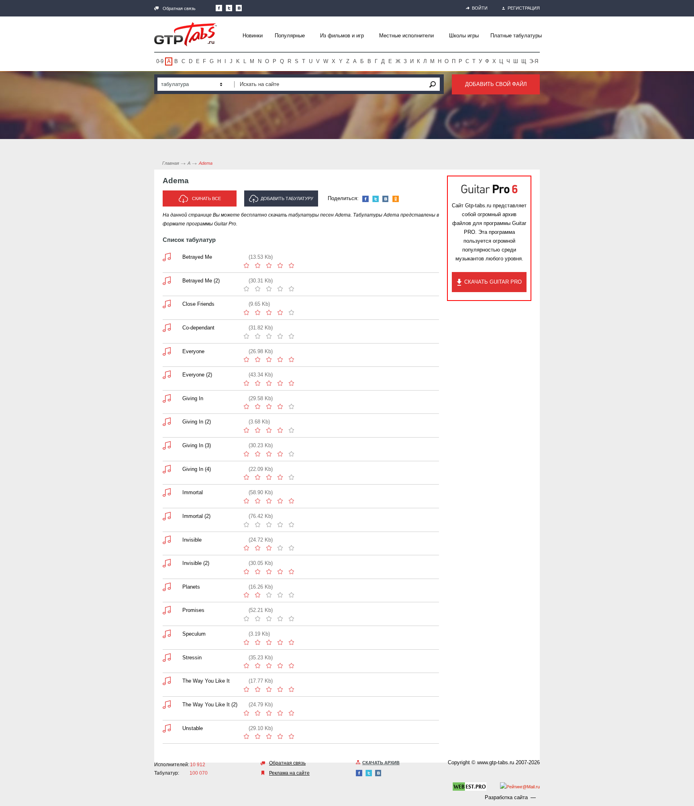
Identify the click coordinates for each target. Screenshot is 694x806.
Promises (193, 610)
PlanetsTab (167, 587)
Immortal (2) (196, 516)
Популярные (290, 36)
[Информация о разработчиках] (469, 788)
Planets (191, 587)
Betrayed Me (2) (201, 281)
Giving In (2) (196, 422)
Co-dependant (198, 328)
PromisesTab (167, 610)
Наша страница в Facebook (219, 8)
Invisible (192, 540)
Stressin (192, 658)
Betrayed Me (197, 257)
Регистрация (524, 8)
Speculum (194, 634)
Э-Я (533, 61)
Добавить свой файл (496, 84)
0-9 (159, 61)
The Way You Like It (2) (209, 705)
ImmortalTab (167, 492)
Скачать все (206, 198)
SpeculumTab (167, 634)
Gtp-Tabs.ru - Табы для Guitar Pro (185, 34)
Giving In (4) (196, 469)
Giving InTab (167, 398)
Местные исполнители (406, 36)
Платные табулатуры (516, 36)
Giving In (192, 398)
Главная (170, 163)
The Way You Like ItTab (167, 681)
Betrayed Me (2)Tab (167, 280)
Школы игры (464, 36)
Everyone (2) (197, 375)
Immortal (192, 492)
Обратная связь (179, 8)
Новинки (253, 36)
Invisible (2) (195, 563)
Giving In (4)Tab (167, 469)
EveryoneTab (167, 351)
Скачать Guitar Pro (493, 282)
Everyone (193, 351)
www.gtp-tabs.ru (495, 762)
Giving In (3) (196, 445)
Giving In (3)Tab (167, 445)
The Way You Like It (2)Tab (167, 704)
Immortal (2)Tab (167, 516)
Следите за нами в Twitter (229, 8)
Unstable (192, 728)
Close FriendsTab (167, 304)
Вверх (687, 403)
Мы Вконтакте (239, 8)
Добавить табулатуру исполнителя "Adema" (283, 201)
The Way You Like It (206, 681)
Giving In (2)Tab (167, 421)
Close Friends (198, 304)
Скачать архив (381, 762)
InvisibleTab (167, 540)
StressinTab (167, 657)
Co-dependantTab (167, 327)
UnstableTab (167, 728)
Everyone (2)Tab (167, 374)
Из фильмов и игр (342, 36)
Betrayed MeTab (167, 257)
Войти (480, 8)
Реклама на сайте (289, 773)
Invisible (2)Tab (167, 563)
